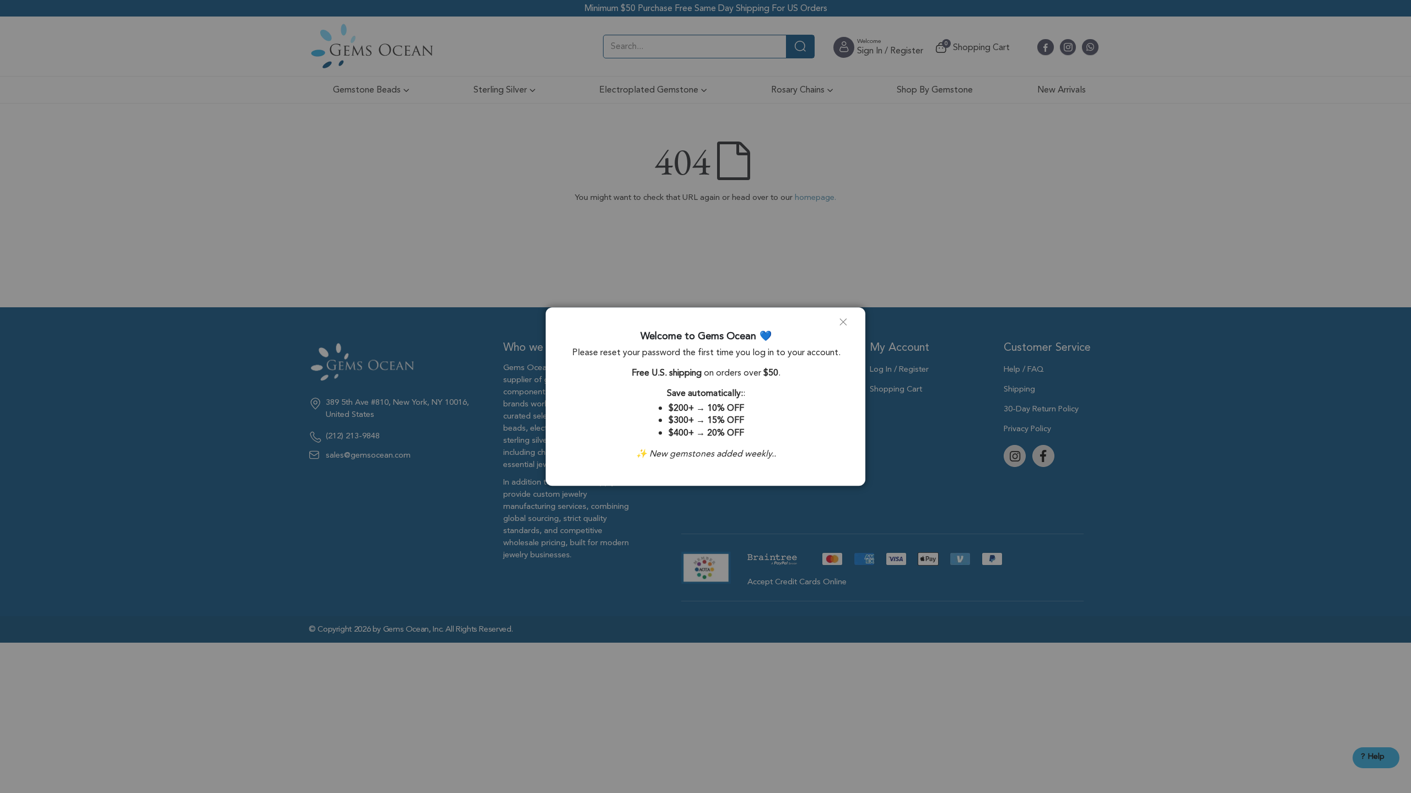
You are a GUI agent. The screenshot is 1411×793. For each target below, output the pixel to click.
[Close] (847, 326)
